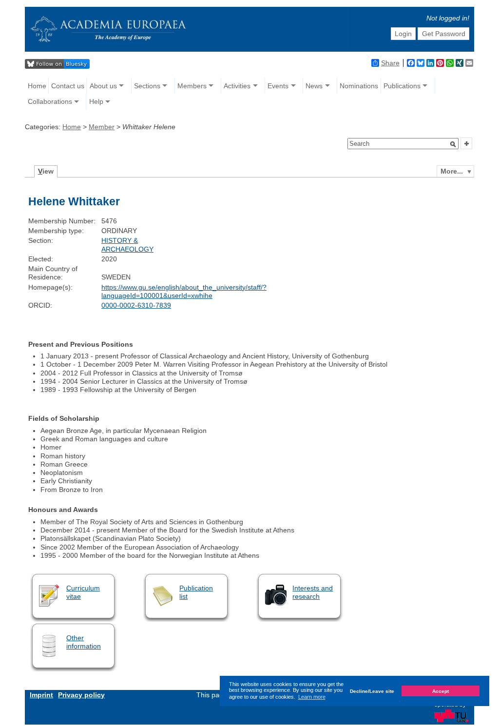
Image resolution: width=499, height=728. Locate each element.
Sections (147, 86)
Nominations (359, 86)
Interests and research (312, 592)
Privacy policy (81, 695)
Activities (237, 86)
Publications (402, 86)
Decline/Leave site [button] (372, 691)
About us (103, 86)
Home (37, 86)
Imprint (41, 695)
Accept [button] (440, 691)
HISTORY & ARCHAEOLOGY (127, 244)
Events (278, 86)
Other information (83, 642)
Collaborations (50, 101)
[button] (453, 144)
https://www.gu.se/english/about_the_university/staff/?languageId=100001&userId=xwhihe (184, 291)
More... (452, 171)
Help (96, 101)
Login (403, 34)
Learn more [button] (312, 697)
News (314, 86)
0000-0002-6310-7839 (136, 305)
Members (192, 86)
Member (102, 127)
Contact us (67, 86)
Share (390, 63)
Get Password (443, 34)
